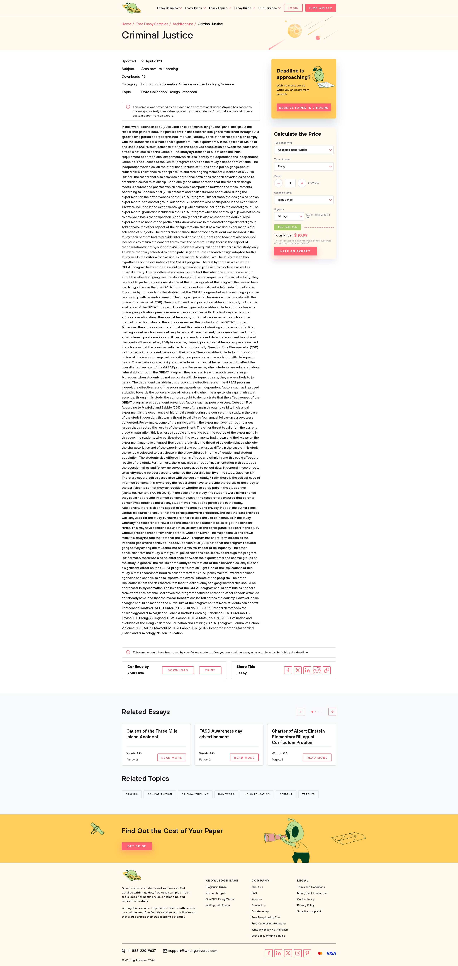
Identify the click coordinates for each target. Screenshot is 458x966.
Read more (171, 758)
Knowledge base (222, 880)
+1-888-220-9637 (141, 951)
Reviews (257, 899)
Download (178, 670)
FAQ (254, 893)
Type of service (283, 142)
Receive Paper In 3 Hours (303, 108)
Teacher (308, 794)
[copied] (327, 670)
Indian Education (257, 794)
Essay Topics (218, 8)
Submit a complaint (309, 911)
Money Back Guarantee (312, 893)
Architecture (151, 69)
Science (227, 84)
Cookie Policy (305, 899)
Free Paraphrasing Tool (266, 917)
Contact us (259, 905)
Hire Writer (320, 8)
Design (174, 92)
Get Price (136, 846)
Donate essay (260, 911)
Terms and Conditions (311, 887)
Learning (171, 69)
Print (210, 670)
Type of (282, 159)
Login (293, 8)
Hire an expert (295, 251)
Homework (226, 794)
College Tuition (159, 794)
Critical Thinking (195, 794)
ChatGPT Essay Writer (220, 899)
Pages (277, 176)
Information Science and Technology (189, 84)
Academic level (283, 192)
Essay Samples (167, 8)
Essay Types (193, 8)
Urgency (279, 209)
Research (189, 92)
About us (257, 887)
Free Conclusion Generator (269, 923)
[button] (312, 712)
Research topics (216, 893)
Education (149, 84)
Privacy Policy (306, 905)
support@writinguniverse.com (192, 951)
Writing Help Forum (218, 905)
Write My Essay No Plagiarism (270, 929)
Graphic (132, 794)
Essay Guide (242, 8)
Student (286, 794)
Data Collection (154, 92)
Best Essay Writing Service (268, 936)
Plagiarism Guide (216, 887)
